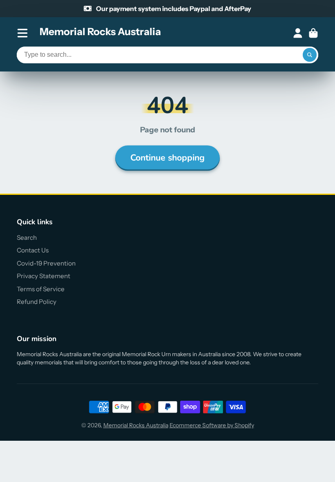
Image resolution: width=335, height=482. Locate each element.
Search (27, 237)
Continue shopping (167, 158)
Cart (313, 33)
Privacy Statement (43, 276)
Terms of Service (41, 289)
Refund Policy (36, 302)
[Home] (100, 33)
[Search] (310, 55)
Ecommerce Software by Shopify (212, 425)
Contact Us (33, 250)
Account (298, 33)
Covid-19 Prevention (46, 263)
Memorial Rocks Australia (135, 425)
